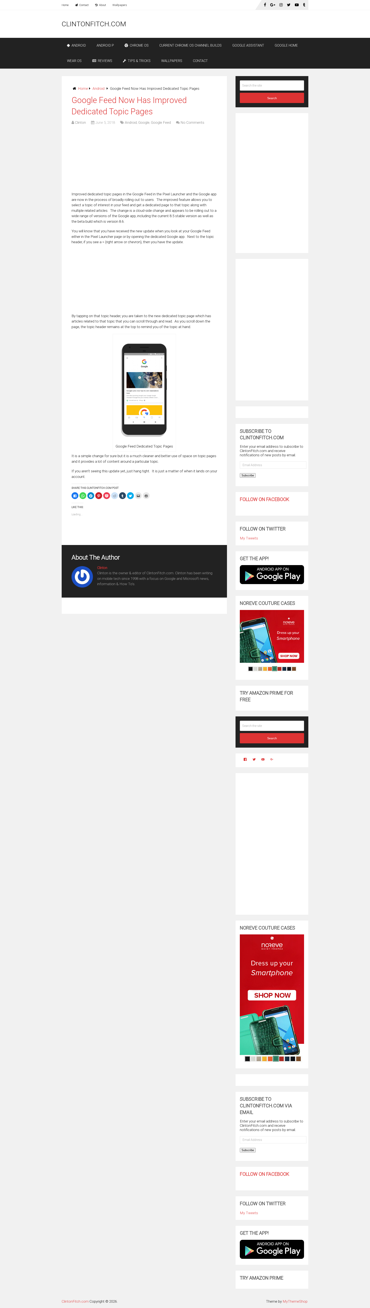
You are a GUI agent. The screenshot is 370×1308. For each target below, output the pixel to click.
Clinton (80, 122)
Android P (105, 45)
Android (78, 45)
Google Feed (161, 122)
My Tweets (249, 538)
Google (143, 122)
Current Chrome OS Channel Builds (190, 45)
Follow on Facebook (264, 499)
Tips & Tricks (139, 61)
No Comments (192, 122)
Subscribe (248, 475)
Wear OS (74, 61)
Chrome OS (139, 45)
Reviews (104, 61)
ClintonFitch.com (94, 24)
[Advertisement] (230, 24)
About (102, 5)
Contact (84, 5)
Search (272, 98)
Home (65, 5)
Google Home (286, 45)
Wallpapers (119, 5)
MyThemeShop (295, 1301)
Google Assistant (248, 45)
